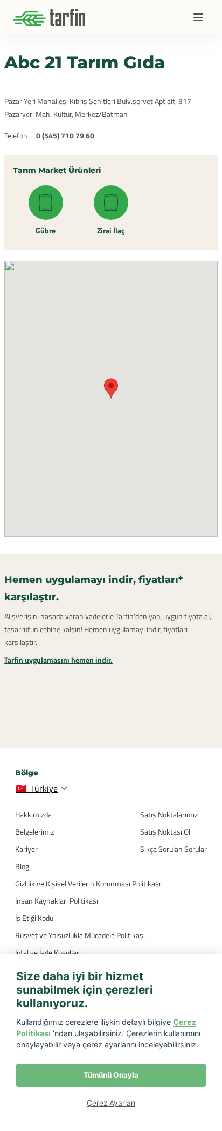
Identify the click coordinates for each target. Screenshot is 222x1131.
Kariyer (26, 849)
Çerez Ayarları (111, 1103)
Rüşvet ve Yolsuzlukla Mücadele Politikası (80, 935)
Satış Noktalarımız (169, 814)
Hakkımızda (33, 814)
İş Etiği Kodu (34, 918)
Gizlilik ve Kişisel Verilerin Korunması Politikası (88, 883)
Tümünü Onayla (111, 1075)
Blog (22, 866)
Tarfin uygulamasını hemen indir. (58, 659)
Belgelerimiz (34, 831)
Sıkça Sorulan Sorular (173, 849)
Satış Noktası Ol (165, 831)
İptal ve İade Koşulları (48, 952)
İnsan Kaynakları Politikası (56, 900)
